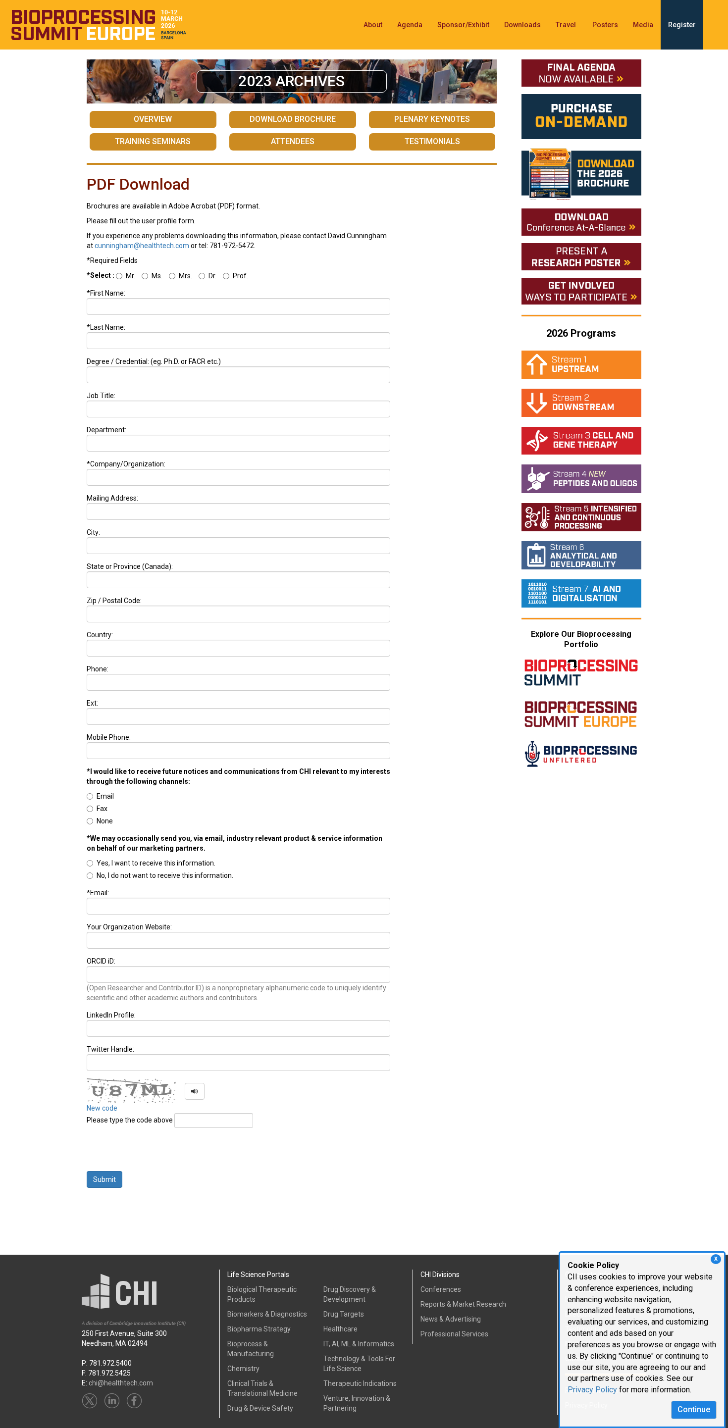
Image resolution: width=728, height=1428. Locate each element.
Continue (693, 1409)
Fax (102, 809)
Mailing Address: (112, 498)
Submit (104, 1179)
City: (93, 532)
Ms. (157, 276)
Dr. (212, 276)
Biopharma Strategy (259, 1329)
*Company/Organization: (126, 464)
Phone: (97, 669)
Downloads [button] (522, 25)
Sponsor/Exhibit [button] (463, 25)
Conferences (440, 1289)
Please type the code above (130, 1120)
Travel (566, 25)
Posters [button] (605, 25)
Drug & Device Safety (260, 1408)
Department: (106, 430)
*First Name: (106, 293)
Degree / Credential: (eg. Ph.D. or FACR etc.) (154, 361)
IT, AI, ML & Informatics (358, 1344)
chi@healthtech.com (121, 1383)
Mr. (130, 276)
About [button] (373, 25)
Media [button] (643, 25)
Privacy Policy (592, 1389)
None (105, 821)
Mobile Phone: (109, 737)
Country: (100, 635)
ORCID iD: (101, 961)
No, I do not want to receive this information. (165, 875)
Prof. (240, 276)
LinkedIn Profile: (111, 1015)
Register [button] (682, 25)
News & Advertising (450, 1319)
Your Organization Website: (129, 927)
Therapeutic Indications (360, 1383)
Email (105, 796)
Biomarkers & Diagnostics (267, 1314)
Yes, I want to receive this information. (156, 863)
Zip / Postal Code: (114, 601)
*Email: (98, 893)
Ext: (92, 703)
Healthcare (340, 1329)
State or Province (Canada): (130, 566)
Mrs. (185, 276)
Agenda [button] (409, 25)
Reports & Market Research (463, 1304)
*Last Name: (106, 327)
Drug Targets (343, 1314)
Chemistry (243, 1369)
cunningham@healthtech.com (142, 246)
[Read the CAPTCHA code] (195, 1091)
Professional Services (454, 1334)
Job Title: (101, 396)
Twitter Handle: (110, 1049)
